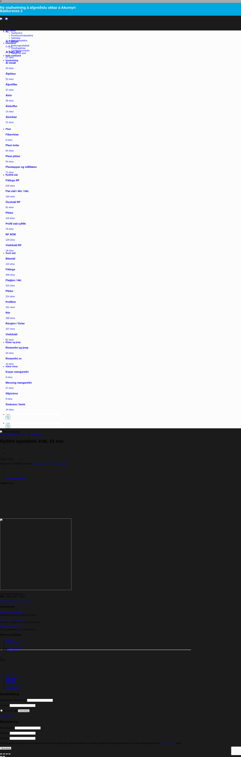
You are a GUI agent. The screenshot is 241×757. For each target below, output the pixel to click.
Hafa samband (13, 56)
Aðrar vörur (12, 366)
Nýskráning (5, 748)
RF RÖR (24, 434)
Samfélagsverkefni (14, 648)
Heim (2, 434)
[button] (12, 60)
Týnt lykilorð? (6, 716)
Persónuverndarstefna (22, 35)
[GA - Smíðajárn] (5, 19)
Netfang (4, 733)
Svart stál (10, 253)
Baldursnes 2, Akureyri (10, 627)
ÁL (7, 31)
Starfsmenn (16, 33)
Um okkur (11, 30)
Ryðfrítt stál (12, 175)
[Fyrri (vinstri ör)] (1, 756)
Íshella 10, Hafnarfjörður (11, 612)
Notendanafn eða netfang (13, 700)
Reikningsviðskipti (20, 45)
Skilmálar (16, 38)
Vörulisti (10, 675)
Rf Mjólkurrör (36, 434)
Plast (8, 129)
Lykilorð (4, 705)
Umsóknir (11, 43)
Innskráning (23, 711)
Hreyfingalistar (18, 48)
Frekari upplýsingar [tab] (16, 478)
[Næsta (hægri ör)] (4, 756)
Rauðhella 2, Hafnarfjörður (12, 620)
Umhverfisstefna (19, 40)
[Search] (8, 418)
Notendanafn (7, 728)
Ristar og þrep (13, 342)
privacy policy (168, 743)
